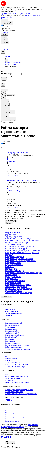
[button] (3, 45)
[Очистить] (4, 79)
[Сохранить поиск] (3, 85)
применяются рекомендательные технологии (19, 426)
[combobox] (11, 74)
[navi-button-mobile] (3, 52)
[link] (4, 39)
